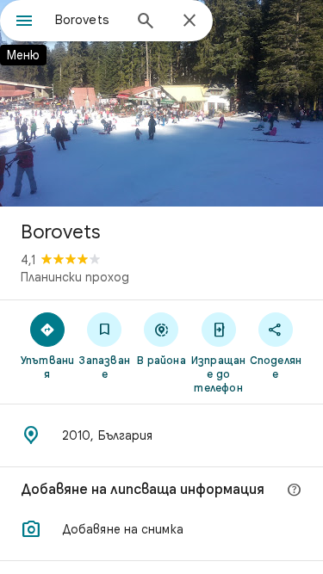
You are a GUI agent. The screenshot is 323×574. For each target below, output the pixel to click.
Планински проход (75, 277)
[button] (161, 529)
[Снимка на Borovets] (161, 103)
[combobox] (88, 19)
